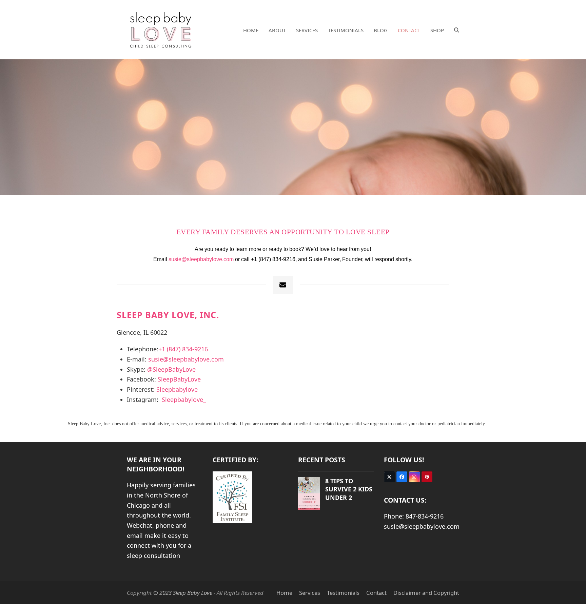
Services (309, 593)
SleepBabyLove (179, 379)
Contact (376, 593)
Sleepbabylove (177, 389)
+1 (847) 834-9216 (183, 349)
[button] (456, 29)
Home (284, 593)
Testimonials (343, 593)
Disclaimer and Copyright (426, 593)
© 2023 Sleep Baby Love (182, 593)
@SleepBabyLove (171, 369)
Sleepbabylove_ (184, 399)
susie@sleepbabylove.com (201, 259)
